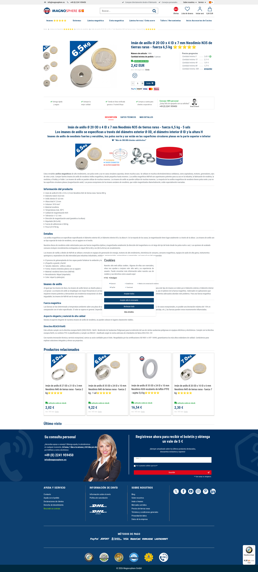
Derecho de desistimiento (54, 505)
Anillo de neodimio (82, 29)
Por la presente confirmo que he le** (147, 466)
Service (201, 2)
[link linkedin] (213, 491)
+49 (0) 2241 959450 (78, 2)
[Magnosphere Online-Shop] (64, 10)
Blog (133, 494)
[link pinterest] (205, 491)
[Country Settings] (211, 2)
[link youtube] (191, 491)
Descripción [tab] (111, 117)
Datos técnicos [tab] (128, 117)
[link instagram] (198, 491)
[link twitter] (176, 491)
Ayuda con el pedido (51, 498)
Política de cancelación (99, 498)
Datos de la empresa (140, 519)
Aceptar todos (129, 294)
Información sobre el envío (100, 494)
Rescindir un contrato (52, 508)
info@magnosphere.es (56, 2)
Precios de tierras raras (141, 508)
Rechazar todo (129, 306)
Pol (106, 278)
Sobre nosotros (189, 2)
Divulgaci (113, 278)
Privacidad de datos (139, 516)
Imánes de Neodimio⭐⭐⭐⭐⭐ (62, 29)
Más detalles (129, 312)
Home (45, 29)
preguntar (208, 69)
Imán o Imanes (137, 501)
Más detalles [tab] (146, 117)
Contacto (47, 494)
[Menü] (253, 546)
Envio (147, 70)
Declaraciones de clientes (54, 501)
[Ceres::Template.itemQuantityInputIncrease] (142, 83)
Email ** (138, 458)
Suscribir (172, 472)
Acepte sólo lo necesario (129, 300)
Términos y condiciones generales (145, 512)
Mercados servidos (139, 505)
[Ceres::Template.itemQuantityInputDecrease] (132, 83)
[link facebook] (183, 491)
